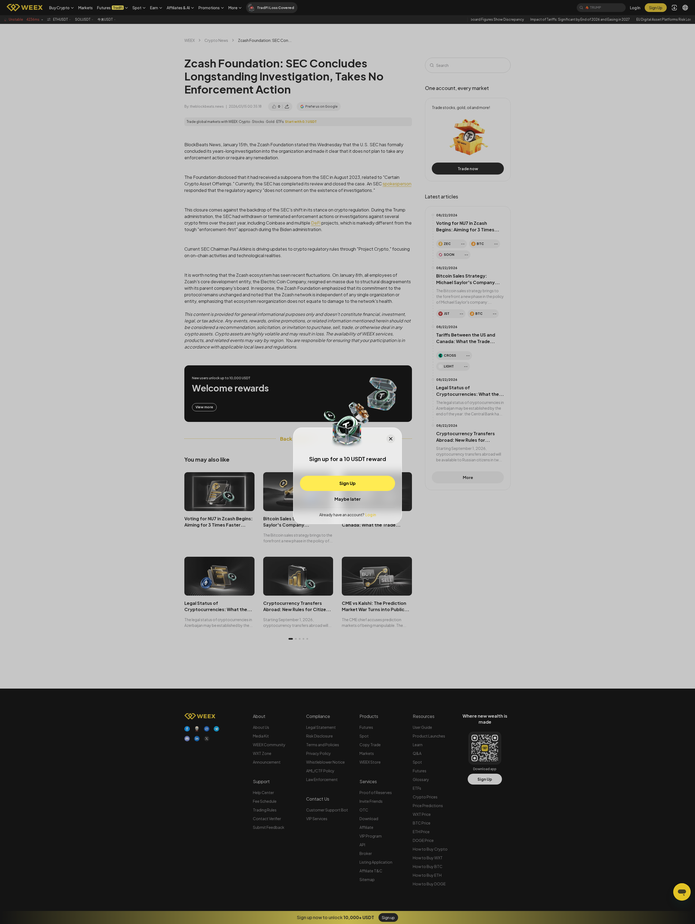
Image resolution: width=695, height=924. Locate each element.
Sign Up (347, 483)
